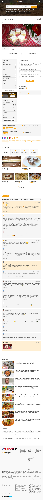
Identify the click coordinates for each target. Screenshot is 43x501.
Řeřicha (16, 472)
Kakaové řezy (5, 181)
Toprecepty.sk (37, 449)
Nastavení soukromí (29, 450)
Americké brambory (11, 472)
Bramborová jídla (24, 475)
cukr (14, 438)
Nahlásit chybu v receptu (10, 90)
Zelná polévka (4, 473)
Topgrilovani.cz (37, 451)
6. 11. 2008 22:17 (37, 240)
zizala (6, 202)
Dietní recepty (25, 476)
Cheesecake (4, 479)
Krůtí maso (9, 475)
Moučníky (19, 9)
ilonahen (37, 19)
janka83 (3, 184)
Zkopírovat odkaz (17, 138)
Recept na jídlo (22, 449)
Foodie (29, 464)
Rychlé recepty (4, 476)
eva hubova (31, 184)
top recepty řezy (18, 434)
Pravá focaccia (31, 472)
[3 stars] (9, 128)
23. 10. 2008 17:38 (36, 302)
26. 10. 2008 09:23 (36, 248)
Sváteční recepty (12, 141)
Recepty (5, 17)
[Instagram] (8, 449)
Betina (3, 170)
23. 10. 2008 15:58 (36, 310)
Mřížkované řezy (33, 181)
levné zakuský (24, 431)
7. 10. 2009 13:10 (37, 232)
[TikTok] (16, 449)
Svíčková (27, 472)
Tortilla (27, 471)
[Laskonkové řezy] (7, 346)
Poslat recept (15, 138)
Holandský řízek (30, 479)
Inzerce (29, 460)
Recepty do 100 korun (37, 141)
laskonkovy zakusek (26, 434)
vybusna (6, 248)
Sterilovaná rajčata (16, 478)
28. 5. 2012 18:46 (37, 215)
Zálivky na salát (9, 473)
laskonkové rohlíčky (15, 432)
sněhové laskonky (5, 434)
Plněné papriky (9, 478)
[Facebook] (3, 449)
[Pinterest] (5, 449)
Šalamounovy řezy (27, 168)
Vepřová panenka (22, 473)
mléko (17, 438)
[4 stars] (12, 128)
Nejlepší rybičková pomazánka (11, 479)
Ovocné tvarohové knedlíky (23, 478)
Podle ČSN (12, 11)
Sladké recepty (19, 476)
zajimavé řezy (21, 432)
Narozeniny (24, 141)
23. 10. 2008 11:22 (36, 327)
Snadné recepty (9, 476)
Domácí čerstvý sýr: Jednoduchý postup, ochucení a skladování (20, 488)
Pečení (3, 142)
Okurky (33, 9)
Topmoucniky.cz (38, 450)
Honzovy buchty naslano (6, 486)
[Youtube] (10, 449)
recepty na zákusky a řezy (33, 430)
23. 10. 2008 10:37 (36, 342)
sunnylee (6, 232)
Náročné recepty (29, 141)
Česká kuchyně (18, 141)
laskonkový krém (10, 431)
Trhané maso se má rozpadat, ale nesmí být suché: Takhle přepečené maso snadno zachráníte (28, 412)
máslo (35, 438)
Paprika (16, 11)
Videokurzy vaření (23, 451)
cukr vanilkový (28, 438)
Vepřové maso (18, 475)
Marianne (36, 452)
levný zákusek (28, 432)
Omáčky (15, 9)
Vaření (6, 142)
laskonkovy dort (5, 430)
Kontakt (29, 469)
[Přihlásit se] (42, 1)
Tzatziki (27, 473)
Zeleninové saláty (36, 476)
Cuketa (19, 11)
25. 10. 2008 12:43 (36, 281)
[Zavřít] (40, 199)
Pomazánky (8, 471)
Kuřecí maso (28, 9)
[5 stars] (15, 128)
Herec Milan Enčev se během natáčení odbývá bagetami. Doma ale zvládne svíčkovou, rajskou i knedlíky (27, 380)
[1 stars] (4, 128)
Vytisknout (12, 138)
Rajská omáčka (31, 478)
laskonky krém (19, 430)
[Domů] (2, 17)
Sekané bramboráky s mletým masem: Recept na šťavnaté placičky (21, 490)
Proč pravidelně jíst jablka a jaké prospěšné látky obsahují (20, 486)
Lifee (36, 454)
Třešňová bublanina (16, 473)
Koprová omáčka (24, 479)
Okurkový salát (19, 479)
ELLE (36, 453)
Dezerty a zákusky (32, 471)
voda (12, 438)
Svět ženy (21, 453)
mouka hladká (4, 438)
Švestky (7, 11)
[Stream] (13, 449)
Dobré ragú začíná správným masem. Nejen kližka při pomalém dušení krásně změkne (27, 420)
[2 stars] (6, 128)
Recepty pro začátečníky (37, 475)
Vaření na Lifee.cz (23, 450)
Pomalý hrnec (30, 475)
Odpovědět (5, 211)
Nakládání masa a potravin (21, 471)
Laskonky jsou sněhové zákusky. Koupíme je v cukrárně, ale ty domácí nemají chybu (26, 362)
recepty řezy (11, 434)
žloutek (32, 438)
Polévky (23, 9)
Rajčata (23, 11)
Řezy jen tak (5, 168)
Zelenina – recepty (14, 471)
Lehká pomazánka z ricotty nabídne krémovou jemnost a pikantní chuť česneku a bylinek (35, 492)
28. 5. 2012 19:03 (37, 202)
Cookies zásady (30, 453)
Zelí (29, 11)
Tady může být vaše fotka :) (5, 49)
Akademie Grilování (9, 9)
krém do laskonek (12, 430)
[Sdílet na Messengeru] (5, 138)
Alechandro (24, 170)
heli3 (16, 184)
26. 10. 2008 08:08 (36, 262)
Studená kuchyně (4, 477)
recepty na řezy (7, 432)
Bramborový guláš (37, 478)
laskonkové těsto (34, 432)
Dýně (26, 11)
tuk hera (9, 438)
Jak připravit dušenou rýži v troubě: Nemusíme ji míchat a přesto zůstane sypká (35, 486)
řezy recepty (24, 430)
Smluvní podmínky (31, 457)
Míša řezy (35, 479)
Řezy (12, 17)
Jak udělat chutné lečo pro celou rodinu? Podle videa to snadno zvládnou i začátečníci (27, 371)
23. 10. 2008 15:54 (36, 319)
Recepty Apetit (22, 452)
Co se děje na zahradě (21, 472)
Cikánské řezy (18, 181)
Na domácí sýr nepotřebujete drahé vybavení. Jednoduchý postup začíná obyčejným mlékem (27, 387)
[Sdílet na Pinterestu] (10, 138)
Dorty (9, 477)
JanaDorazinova (8, 281)
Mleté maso (14, 475)
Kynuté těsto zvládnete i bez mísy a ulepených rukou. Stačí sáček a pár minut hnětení (35, 489)
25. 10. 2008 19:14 (36, 271)
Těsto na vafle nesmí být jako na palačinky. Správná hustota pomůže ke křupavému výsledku (28, 395)
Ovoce (11, 477)
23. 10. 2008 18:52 (36, 290)
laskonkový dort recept (32, 431)
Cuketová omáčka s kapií (6, 485)
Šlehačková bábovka (38, 472)
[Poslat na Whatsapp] (7, 138)
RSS (28, 461)
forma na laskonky (17, 431)
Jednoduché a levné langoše (6, 493)
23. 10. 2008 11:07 (36, 334)
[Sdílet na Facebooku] (2, 138)
